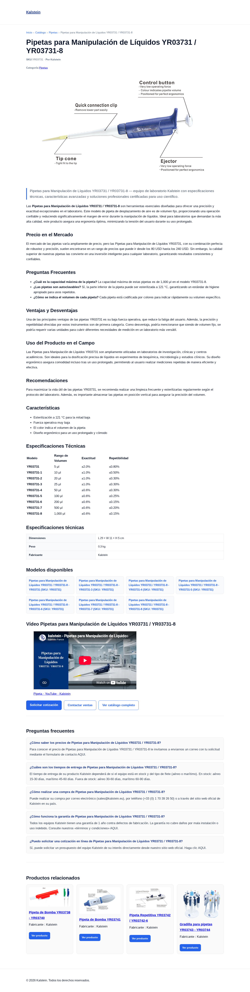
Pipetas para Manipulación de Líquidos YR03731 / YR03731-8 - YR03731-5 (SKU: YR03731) (199, 585)
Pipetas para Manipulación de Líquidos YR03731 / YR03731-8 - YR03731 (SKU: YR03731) (49, 585)
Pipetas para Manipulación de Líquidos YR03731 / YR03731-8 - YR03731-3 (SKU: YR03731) (99, 585)
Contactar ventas (80, 705)
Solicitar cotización (44, 705)
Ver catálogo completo (118, 705)
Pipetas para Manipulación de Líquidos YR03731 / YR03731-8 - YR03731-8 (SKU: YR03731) (149, 604)
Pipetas (43, 67)
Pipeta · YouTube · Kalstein (51, 694)
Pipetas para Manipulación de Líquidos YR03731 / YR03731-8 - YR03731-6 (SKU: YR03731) (49, 604)
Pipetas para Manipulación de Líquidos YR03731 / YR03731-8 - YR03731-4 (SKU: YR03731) (149, 585)
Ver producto (39, 935)
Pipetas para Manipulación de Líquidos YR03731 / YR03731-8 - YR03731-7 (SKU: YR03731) (99, 604)
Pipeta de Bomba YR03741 (100, 919)
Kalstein (33, 12)
